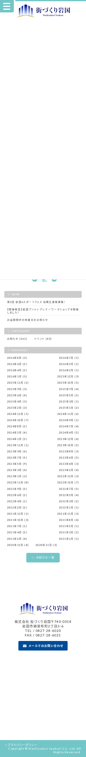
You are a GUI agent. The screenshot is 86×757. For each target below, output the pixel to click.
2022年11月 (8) (18, 482)
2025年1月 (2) (69, 407)
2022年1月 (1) (69, 507)
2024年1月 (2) (17, 439)
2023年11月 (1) (18, 445)
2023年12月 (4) (68, 439)
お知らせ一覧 (45, 557)
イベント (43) (43, 338)
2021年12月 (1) (18, 513)
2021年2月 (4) (17, 538)
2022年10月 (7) (68, 482)
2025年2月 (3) (17, 407)
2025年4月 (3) (17, 401)
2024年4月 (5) (69, 432)
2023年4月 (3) (69, 463)
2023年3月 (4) (17, 470)
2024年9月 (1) (69, 420)
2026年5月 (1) (69, 364)
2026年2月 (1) (69, 370)
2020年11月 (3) (46, 545)
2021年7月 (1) (17, 526)
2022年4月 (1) (17, 501)
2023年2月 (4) (69, 470)
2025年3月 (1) (69, 401)
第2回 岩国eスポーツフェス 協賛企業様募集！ (36, 302)
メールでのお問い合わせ (46, 646)
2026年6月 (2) (17, 364)
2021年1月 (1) (69, 538)
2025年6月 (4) (17, 395)
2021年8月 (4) (69, 520)
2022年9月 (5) (17, 488)
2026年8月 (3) (17, 357)
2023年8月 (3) (69, 451)
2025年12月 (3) (68, 376)
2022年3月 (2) (69, 501)
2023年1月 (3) (17, 476)
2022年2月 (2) (17, 507)
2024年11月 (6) (68, 414)
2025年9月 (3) (17, 389)
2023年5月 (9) (17, 463)
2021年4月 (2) (17, 532)
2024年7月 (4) (69, 426)
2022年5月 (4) (69, 495)
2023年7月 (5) (17, 457)
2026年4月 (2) (17, 370)
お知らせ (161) (17, 338)
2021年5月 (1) (69, 526)
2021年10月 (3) (18, 520)
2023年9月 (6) (17, 451)
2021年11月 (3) (68, 513)
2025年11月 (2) (18, 382)
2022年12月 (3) (68, 476)
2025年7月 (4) (69, 389)
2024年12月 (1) (18, 414)
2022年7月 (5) (69, 488)
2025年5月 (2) (69, 395)
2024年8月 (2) (17, 426)
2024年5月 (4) (17, 432)
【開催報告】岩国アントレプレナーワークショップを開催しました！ (43, 311)
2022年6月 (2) (17, 495)
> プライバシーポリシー (21, 745)
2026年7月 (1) (69, 357)
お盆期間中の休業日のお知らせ (27, 319)
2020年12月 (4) (18, 545)
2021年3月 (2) (69, 532)
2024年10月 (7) (18, 420)
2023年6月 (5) (69, 457)
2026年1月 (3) (17, 376)
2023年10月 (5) (68, 445)
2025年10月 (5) (68, 382)
